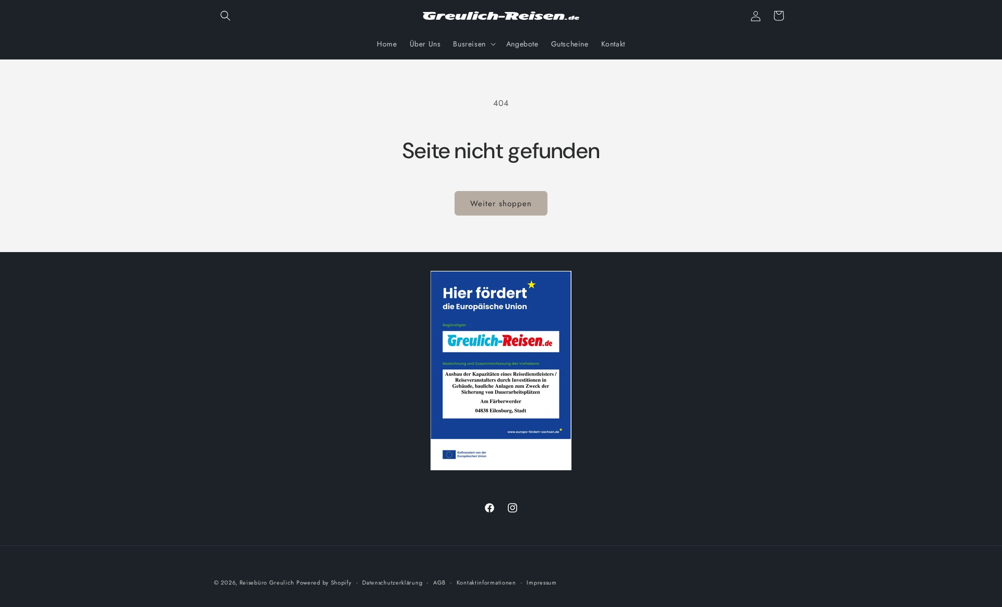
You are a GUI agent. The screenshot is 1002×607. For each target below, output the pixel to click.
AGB (439, 582)
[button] (225, 15)
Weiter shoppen (501, 203)
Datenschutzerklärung (392, 582)
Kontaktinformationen (486, 582)
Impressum (541, 582)
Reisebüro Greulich (267, 582)
